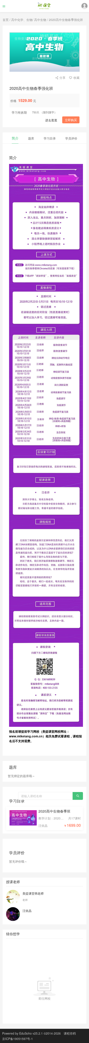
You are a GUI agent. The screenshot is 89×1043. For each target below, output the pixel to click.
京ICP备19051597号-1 (17, 1039)
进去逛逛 (51, 120)
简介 (15, 138)
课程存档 (70, 1033)
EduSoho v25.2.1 (31, 1033)
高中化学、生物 (21, 19)
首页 (6, 19)
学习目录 (50, 138)
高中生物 (40, 19)
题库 (31, 138)
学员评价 (71, 138)
